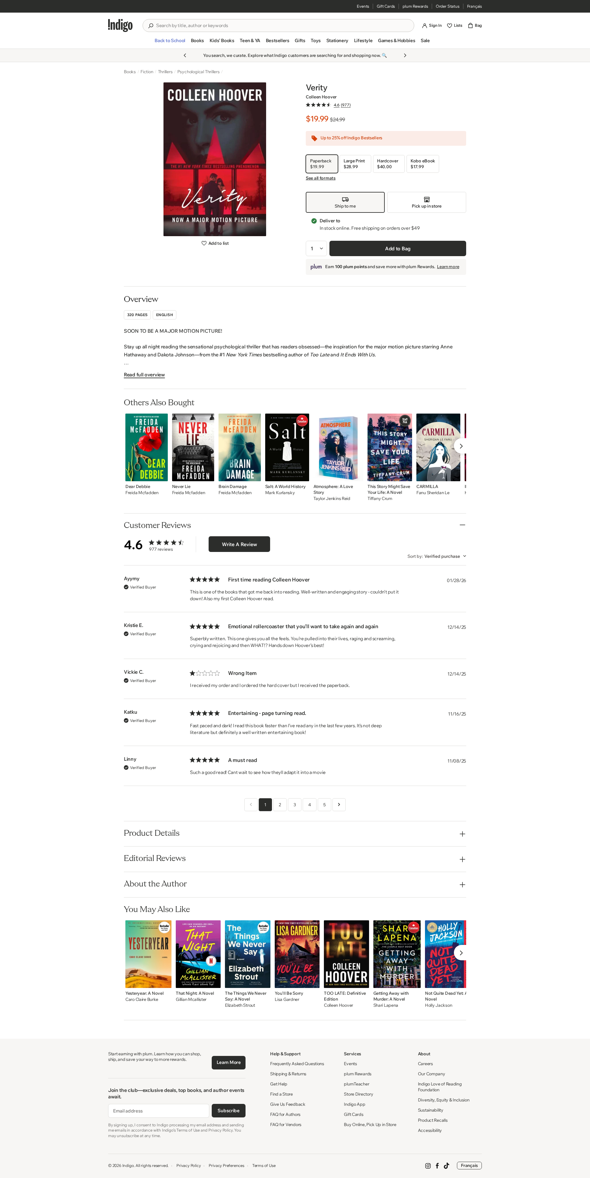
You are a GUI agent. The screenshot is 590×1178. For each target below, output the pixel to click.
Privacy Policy (188, 1165)
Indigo (128, 1165)
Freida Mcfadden (142, 492)
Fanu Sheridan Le (433, 492)
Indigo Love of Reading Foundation (440, 1087)
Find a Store (281, 1094)
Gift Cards (386, 6)
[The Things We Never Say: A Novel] (247, 954)
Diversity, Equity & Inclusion (444, 1100)
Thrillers (165, 71)
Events (363, 6)
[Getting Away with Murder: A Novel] (397, 954)
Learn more (448, 266)
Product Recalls (433, 1120)
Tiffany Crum (380, 498)
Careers (425, 1063)
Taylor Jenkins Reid (331, 498)
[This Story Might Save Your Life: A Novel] (390, 447)
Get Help (278, 1084)
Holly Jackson (438, 1005)
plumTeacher (356, 1084)
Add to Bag (398, 248)
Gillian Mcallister (191, 999)
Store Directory (358, 1094)
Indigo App (354, 1104)
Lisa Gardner (287, 999)
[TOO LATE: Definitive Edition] (346, 954)
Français (474, 6)
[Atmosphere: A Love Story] (338, 447)
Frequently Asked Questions (297, 1063)
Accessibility (430, 1130)
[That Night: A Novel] (198, 954)
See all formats (321, 178)
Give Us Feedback (287, 1104)
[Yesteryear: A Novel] (148, 954)
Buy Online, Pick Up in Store (370, 1124)
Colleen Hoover (321, 97)
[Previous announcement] (185, 55)
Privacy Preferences (226, 1165)
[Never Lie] (193, 447)
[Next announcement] (405, 55)
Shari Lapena (386, 1005)
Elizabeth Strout (240, 1005)
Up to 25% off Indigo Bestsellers (351, 138)
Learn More (229, 1062)
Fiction (146, 71)
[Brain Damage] (239, 447)
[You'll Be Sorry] (297, 954)
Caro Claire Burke (141, 999)
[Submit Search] (151, 26)
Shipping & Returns (288, 1074)
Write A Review (239, 544)
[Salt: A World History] (287, 447)
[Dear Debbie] (146, 447)
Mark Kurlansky (280, 492)
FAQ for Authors (285, 1114)
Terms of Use (264, 1165)
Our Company (431, 1074)
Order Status (447, 6)
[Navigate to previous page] (251, 804)
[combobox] (282, 25)
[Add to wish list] (161, 474)
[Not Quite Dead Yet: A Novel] (447, 954)
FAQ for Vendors (285, 1124)
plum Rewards (415, 6)
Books (130, 71)
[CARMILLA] (438, 447)
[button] (170, 43)
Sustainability (430, 1110)
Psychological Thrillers (198, 71)
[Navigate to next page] (339, 804)
